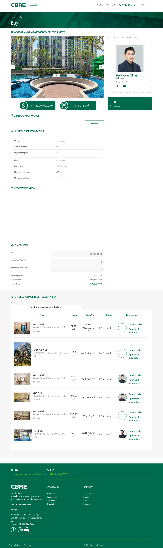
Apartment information (134, 330)
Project (100, 4)
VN (142, 4)
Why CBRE (88, 493)
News (113, 4)
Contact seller (135, 324)
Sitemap (27, 545)
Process (86, 503)
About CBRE (52, 493)
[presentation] (13, 67)
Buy (107, 4)
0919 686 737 (129, 4)
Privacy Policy (14, 545)
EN (149, 4)
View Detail (94, 123)
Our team (51, 500)
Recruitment (52, 496)
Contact (50, 503)
